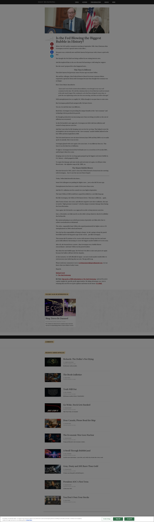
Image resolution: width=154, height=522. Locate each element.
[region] (77, 519)
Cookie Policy (29, 520)
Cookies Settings (106, 519)
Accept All (129, 519)
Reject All (118, 519)
